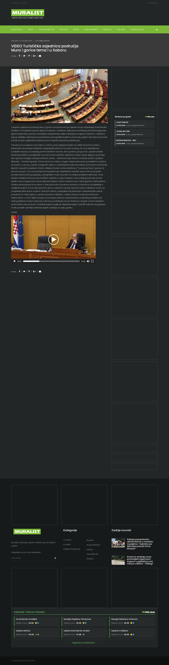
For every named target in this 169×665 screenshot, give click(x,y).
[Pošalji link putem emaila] (40, 55)
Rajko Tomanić (44, 41)
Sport (76, 29)
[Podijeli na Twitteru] (24, 55)
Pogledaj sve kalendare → (84, 642)
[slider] (51, 261)
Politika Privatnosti (71, 549)
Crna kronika (91, 29)
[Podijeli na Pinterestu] (29, 55)
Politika (64, 29)
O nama (23, 3)
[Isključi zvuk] (88, 261)
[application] (53, 239)
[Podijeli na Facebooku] (19, 55)
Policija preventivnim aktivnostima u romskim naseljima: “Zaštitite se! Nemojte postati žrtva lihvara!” (140, 544)
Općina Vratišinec (119, 630)
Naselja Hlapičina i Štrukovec (77, 619)
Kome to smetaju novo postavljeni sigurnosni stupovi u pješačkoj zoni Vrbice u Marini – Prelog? (140, 560)
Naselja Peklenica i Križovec (124, 619)
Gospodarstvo (46, 29)
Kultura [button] (121, 29)
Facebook (153, 3)
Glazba (89, 558)
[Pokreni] (14, 261)
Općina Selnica (23, 630)
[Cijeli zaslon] (92, 261)
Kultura (89, 549)
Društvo (107, 29)
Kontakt (14, 3)
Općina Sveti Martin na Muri (77, 630)
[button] (53, 239)
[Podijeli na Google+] (34, 55)
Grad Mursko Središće (26, 619)
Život (31, 29)
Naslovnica (17, 29)
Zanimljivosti (137, 29)
